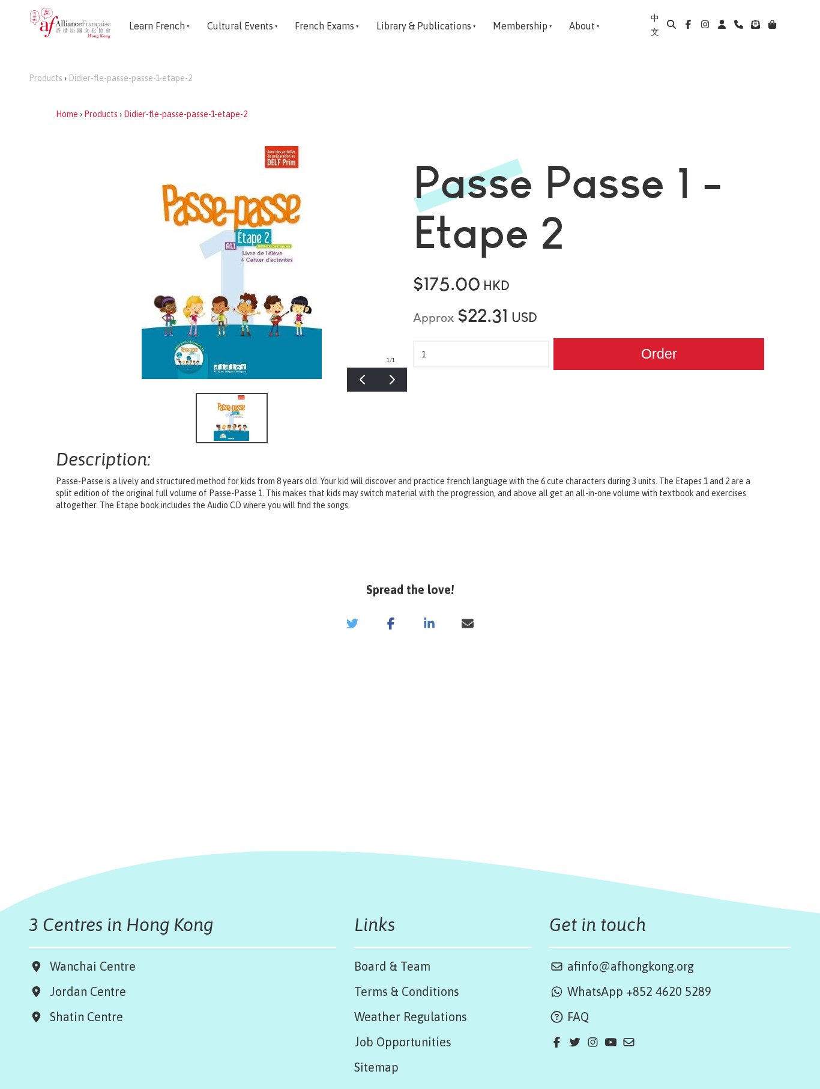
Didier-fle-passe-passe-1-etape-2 (130, 78)
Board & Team (392, 966)
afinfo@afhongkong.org (629, 966)
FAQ (576, 1017)
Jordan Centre (85, 991)
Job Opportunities (402, 1042)
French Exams (324, 25)
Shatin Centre (83, 1017)
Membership (520, 25)
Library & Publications (423, 25)
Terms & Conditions (406, 991)
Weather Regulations (410, 1017)
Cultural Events (240, 25)
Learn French (157, 25)
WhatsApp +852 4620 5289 (637, 991)
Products (45, 78)
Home (67, 114)
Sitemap (376, 1067)
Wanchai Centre (94, 966)
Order (659, 354)
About (582, 25)
